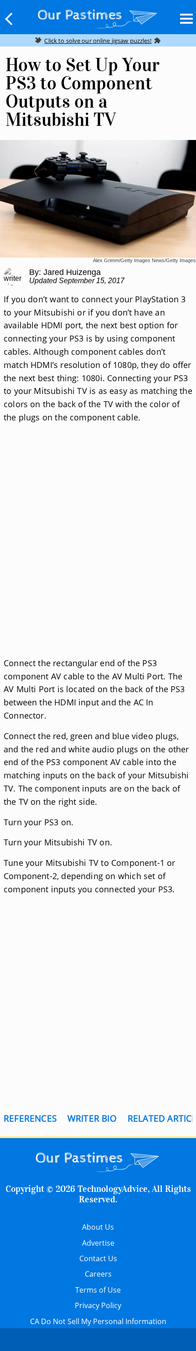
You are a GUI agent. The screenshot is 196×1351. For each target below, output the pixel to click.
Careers (98, 1274)
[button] (9, 19)
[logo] (98, 17)
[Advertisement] (98, 551)
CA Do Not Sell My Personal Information (98, 1321)
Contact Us (98, 1258)
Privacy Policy (98, 1305)
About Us (98, 1227)
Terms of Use (98, 1290)
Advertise (98, 1243)
